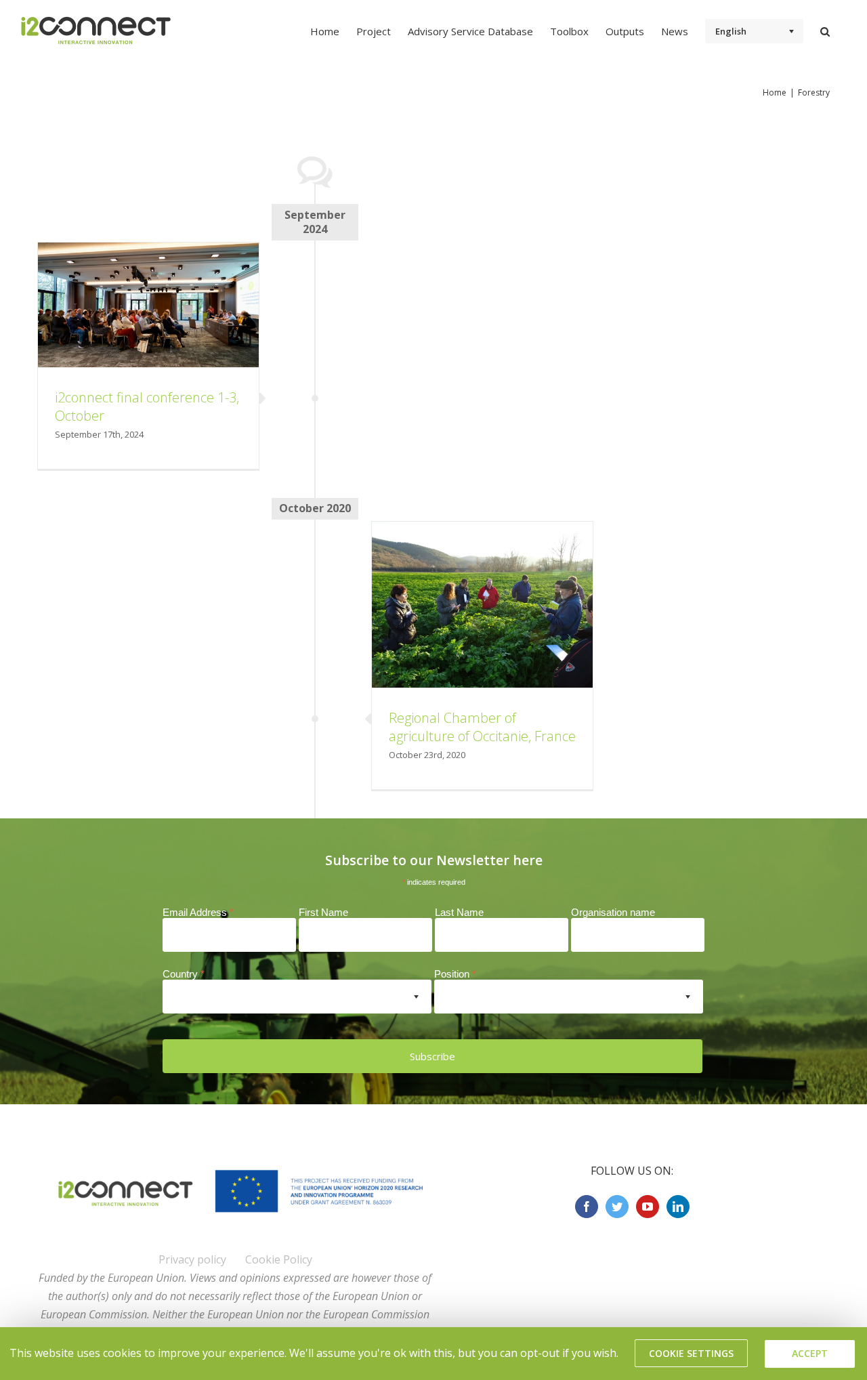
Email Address (198, 912)
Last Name (459, 912)
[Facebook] (586, 1206)
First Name (323, 912)
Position (455, 974)
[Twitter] (617, 1206)
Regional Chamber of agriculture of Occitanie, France (482, 727)
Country (184, 974)
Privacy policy (192, 1259)
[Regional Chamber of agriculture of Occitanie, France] (482, 605)
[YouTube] (647, 1206)
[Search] (825, 30)
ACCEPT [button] (810, 1353)
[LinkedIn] (678, 1206)
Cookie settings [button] (691, 1353)
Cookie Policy (278, 1259)
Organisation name (613, 912)
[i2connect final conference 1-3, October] (148, 305)
